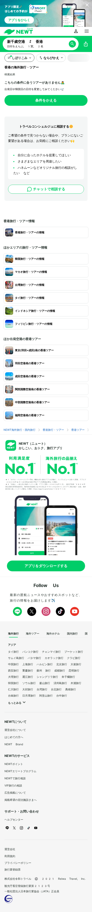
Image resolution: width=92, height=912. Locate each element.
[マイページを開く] (76, 31)
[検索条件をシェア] (85, 43)
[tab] (13, 633)
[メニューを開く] (86, 31)
